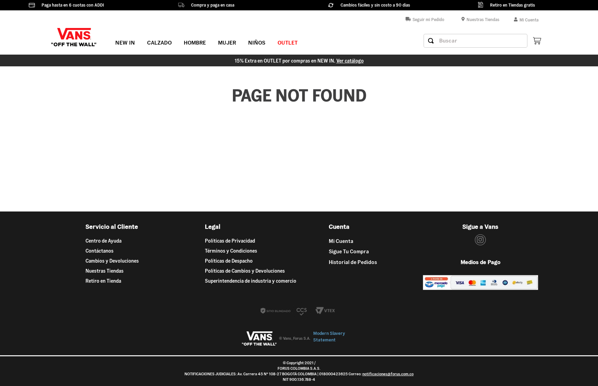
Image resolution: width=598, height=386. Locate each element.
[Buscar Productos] (431, 40)
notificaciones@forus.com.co (388, 373)
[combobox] (475, 41)
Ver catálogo (350, 61)
